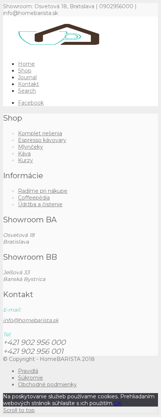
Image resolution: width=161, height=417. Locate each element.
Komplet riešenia (40, 133)
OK (117, 403)
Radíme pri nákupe (42, 191)
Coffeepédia (34, 197)
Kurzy (25, 160)
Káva (24, 153)
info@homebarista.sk (30, 320)
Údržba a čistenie (40, 204)
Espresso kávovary (42, 140)
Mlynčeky (30, 146)
